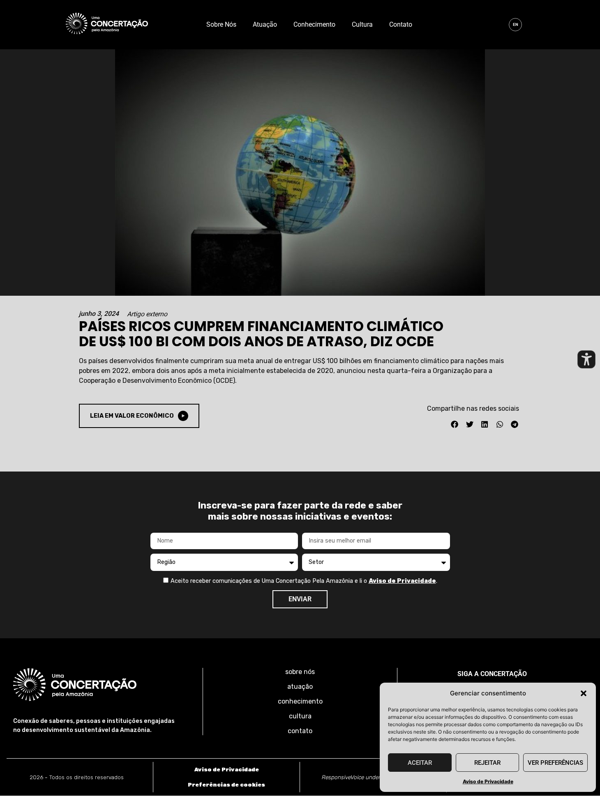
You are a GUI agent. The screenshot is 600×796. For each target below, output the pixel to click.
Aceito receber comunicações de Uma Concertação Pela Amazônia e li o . (304, 580)
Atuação (265, 24)
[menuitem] (515, 24)
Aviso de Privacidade (488, 781)
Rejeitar (487, 762)
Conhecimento (314, 24)
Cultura (362, 24)
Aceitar (420, 762)
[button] (583, 693)
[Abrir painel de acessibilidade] (586, 359)
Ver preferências (555, 762)
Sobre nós (221, 24)
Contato (400, 24)
